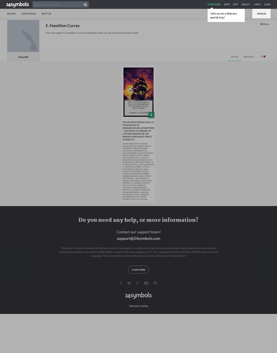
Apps (227, 4)
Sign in (261, 13)
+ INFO (257, 4)
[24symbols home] (17, 4)
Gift (235, 4)
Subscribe (214, 4)
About (245, 4)
